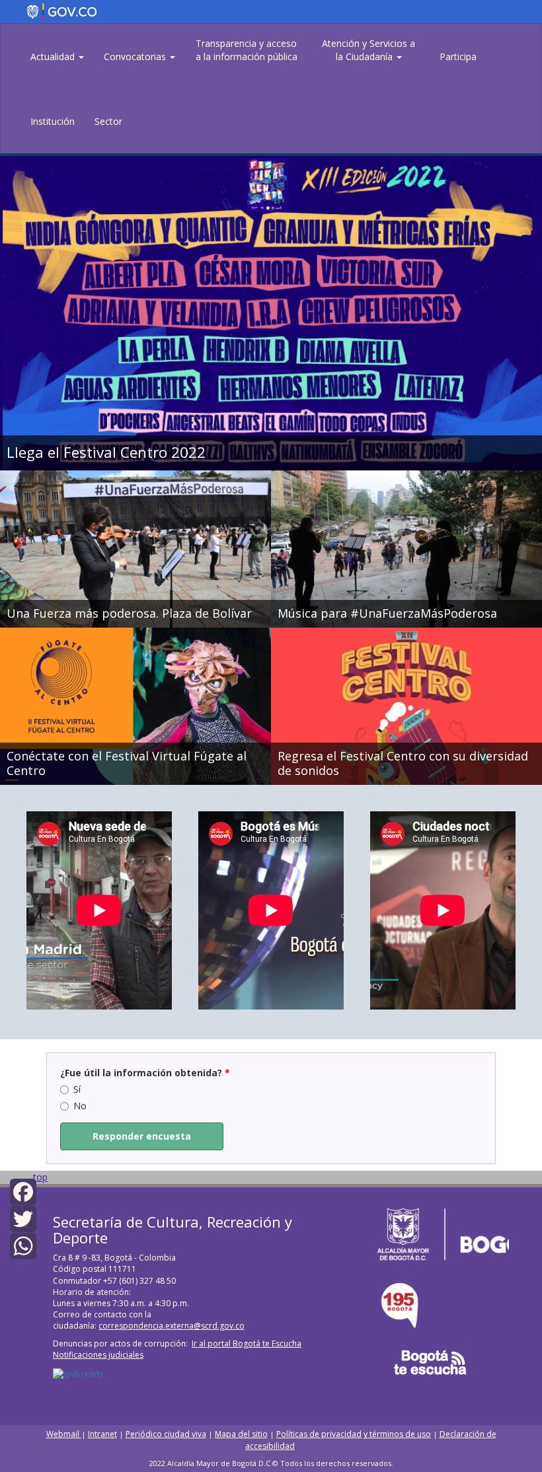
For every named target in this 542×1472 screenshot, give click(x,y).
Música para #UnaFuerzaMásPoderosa (387, 614)
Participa (458, 56)
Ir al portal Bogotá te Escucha (246, 1343)
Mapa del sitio (241, 1434)
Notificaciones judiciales (98, 1354)
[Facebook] (23, 1190)
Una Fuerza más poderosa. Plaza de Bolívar (129, 614)
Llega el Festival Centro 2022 (106, 452)
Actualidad (53, 56)
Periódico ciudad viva (166, 1434)
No (80, 1105)
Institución (52, 121)
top (40, 1177)
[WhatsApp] (23, 1245)
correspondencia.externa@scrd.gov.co (171, 1325)
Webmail (63, 1434)
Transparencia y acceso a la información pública (246, 50)
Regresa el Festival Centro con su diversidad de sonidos (403, 763)
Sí (77, 1089)
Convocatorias (136, 56)
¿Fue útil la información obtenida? (145, 1072)
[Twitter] (23, 1218)
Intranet (102, 1434)
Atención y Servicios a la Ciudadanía (368, 50)
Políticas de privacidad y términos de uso (353, 1434)
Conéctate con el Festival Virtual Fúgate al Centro (127, 763)
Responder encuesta (142, 1136)
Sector (108, 121)
